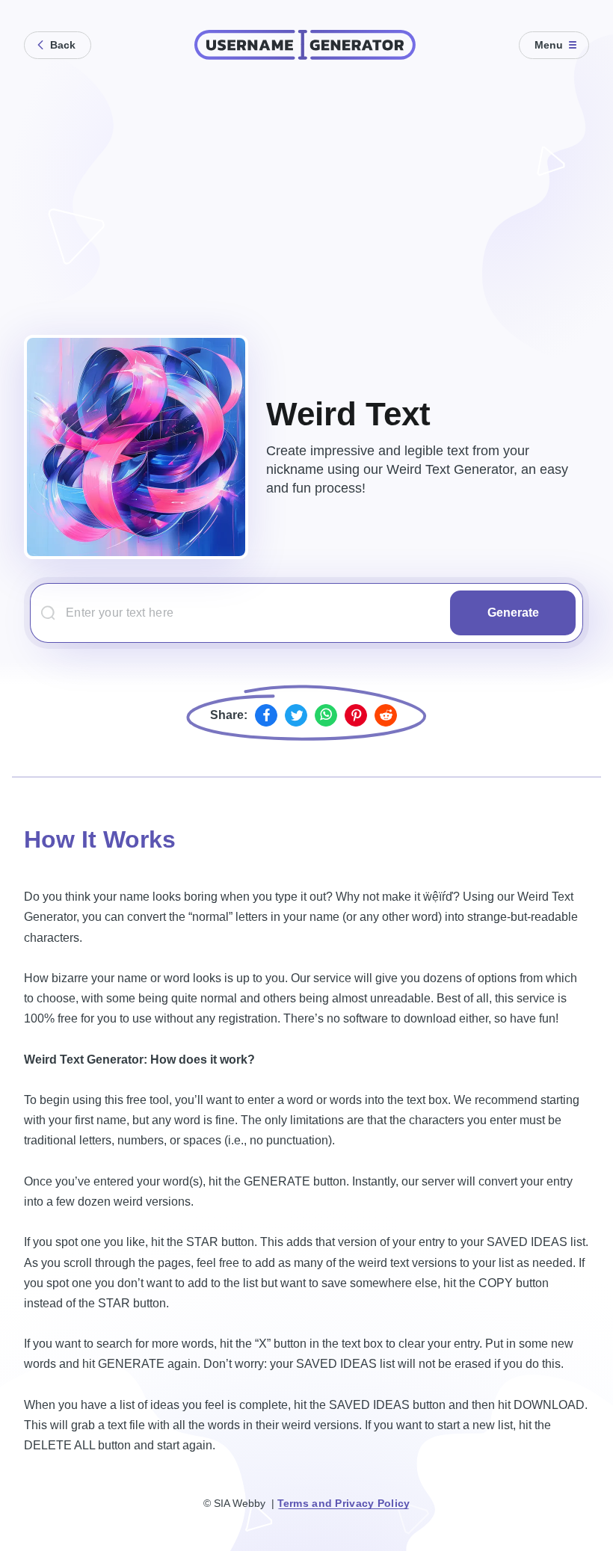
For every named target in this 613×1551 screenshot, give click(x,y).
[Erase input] (437, 612)
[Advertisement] (306, 194)
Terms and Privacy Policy (343, 1503)
